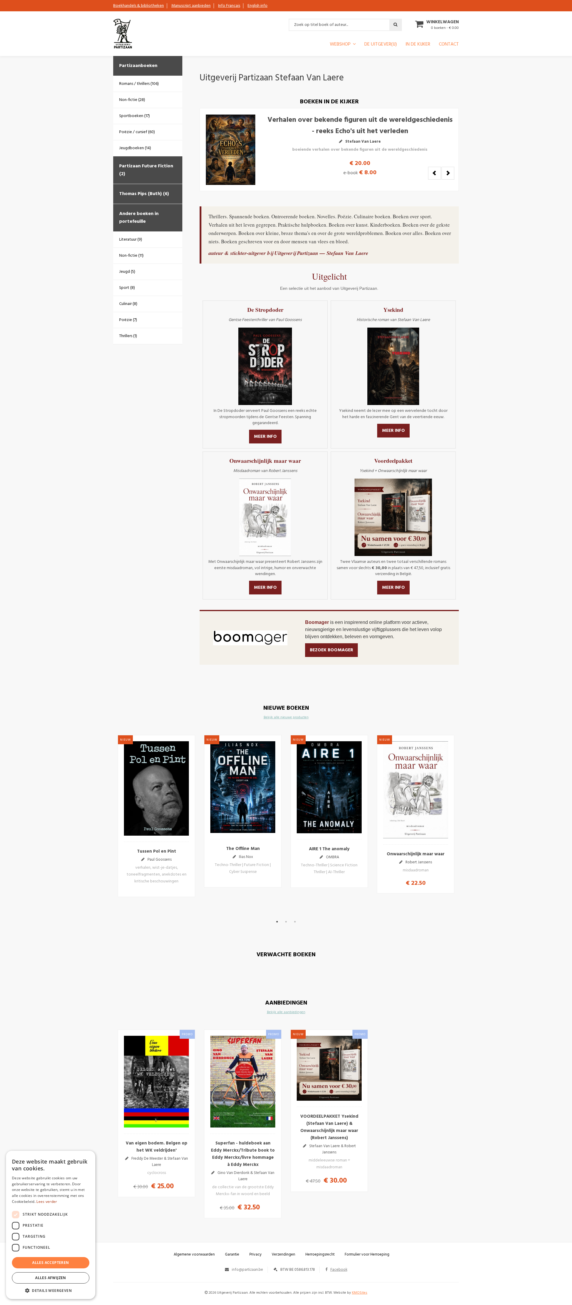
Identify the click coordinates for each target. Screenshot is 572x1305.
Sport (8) (127, 287)
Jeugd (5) (127, 271)
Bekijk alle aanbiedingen (286, 1012)
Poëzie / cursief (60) (137, 132)
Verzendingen (283, 1254)
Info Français (229, 5)
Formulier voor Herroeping (367, 1254)
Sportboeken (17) (134, 116)
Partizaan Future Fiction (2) (146, 170)
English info (258, 5)
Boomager (317, 622)
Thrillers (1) (128, 336)
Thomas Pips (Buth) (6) (144, 194)
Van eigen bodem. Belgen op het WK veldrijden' (156, 1147)
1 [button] (277, 922)
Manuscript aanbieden (191, 5)
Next (448, 173)
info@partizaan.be (247, 1270)
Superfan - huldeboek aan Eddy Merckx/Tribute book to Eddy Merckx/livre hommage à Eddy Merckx (243, 1154)
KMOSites (359, 1293)
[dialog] (50, 1225)
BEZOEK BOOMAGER (331, 650)
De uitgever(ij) (380, 45)
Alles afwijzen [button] (50, 1277)
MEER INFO (265, 436)
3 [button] (295, 922)
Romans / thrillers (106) (139, 83)
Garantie (232, 1254)
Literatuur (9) (130, 239)
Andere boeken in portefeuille (138, 217)
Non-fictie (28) (132, 99)
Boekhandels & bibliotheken (138, 5)
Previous (434, 173)
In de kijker (417, 45)
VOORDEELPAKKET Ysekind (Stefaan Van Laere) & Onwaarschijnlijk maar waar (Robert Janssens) (329, 1127)
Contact (449, 45)
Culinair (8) (128, 303)
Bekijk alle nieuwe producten (286, 717)
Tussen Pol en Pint (156, 851)
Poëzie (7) (128, 320)
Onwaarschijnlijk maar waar (415, 854)
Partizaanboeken (138, 66)
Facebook (338, 1270)
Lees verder (46, 1201)
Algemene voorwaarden (194, 1254)
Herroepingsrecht (320, 1254)
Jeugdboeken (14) (135, 148)
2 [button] (286, 922)
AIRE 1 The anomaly (329, 849)
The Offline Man (403, 128)
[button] (50, 1290)
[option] (156, 816)
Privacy (255, 1254)
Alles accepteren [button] (50, 1262)
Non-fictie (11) (131, 255)
